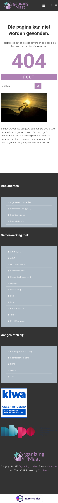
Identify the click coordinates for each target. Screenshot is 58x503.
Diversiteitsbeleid (17, 221)
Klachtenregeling (17, 215)
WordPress (43, 470)
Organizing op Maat (28, 466)
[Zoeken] (38, 86)
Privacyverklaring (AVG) (20, 208)
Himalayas (52, 466)
